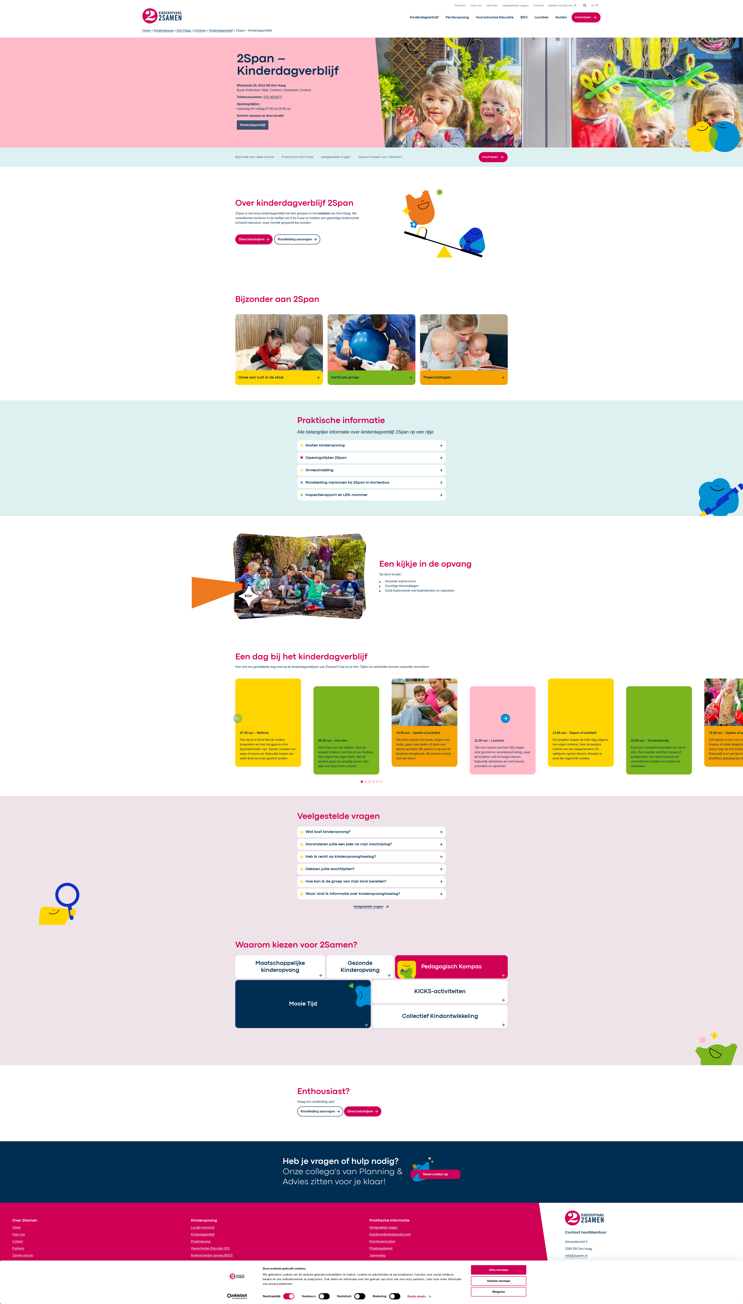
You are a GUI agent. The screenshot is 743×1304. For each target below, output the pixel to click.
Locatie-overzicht (202, 1227)
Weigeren (498, 1291)
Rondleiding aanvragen (295, 239)
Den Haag (184, 30)
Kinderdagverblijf (424, 17)
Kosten (561, 17)
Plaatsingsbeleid (380, 1248)
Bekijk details (416, 1296)
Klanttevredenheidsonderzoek (390, 1234)
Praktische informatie (297, 157)
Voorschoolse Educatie (495, 17)
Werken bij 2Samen (560, 5)
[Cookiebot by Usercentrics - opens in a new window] (237, 1296)
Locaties (542, 17)
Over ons (476, 5)
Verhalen (492, 5)
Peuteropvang (457, 17)
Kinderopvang (163, 30)
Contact (538, 5)
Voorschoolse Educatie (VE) (210, 1248)
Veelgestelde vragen (515, 5)
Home (146, 30)
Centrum (200, 30)
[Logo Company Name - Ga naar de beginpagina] (161, 17)
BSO (524, 17)
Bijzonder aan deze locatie (254, 157)
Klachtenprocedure (382, 1241)
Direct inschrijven (252, 239)
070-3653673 (273, 97)
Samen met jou (22, 1255)
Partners (460, 5)
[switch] (324, 1296)
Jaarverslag (377, 1255)
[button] (505, 718)
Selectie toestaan (498, 1281)
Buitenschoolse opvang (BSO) (212, 1255)
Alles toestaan (498, 1269)
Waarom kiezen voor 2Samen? (380, 157)
